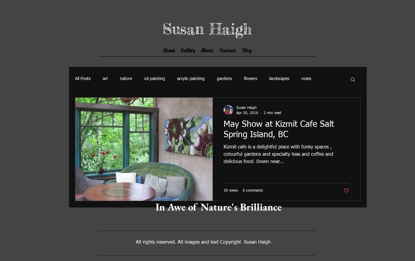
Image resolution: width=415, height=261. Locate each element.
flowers (250, 79)
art (105, 79)
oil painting (154, 79)
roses (306, 79)
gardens (224, 79)
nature (126, 79)
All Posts (83, 79)
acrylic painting (191, 79)
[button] (353, 80)
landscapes (279, 79)
